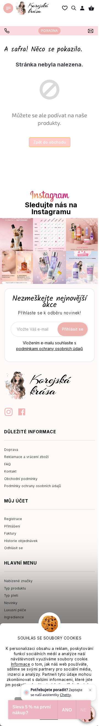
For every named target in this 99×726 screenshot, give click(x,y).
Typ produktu (15, 588)
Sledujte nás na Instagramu (51, 208)
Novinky (10, 603)
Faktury (10, 533)
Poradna (49, 31)
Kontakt (10, 471)
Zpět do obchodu (49, 142)
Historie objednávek (21, 541)
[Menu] (8, 8)
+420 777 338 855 (7, 30)
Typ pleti (11, 595)
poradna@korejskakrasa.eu (91, 30)
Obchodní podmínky (20, 479)
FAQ (7, 464)
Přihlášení (12, 526)
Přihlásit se (72, 329)
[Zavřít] (90, 690)
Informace (20, 664)
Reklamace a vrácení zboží (26, 457)
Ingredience (14, 617)
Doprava (11, 450)
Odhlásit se (13, 548)
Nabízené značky (18, 581)
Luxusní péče (15, 610)
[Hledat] (74, 7)
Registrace (13, 519)
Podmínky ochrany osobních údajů (32, 486)
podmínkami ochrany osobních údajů (49, 348)
